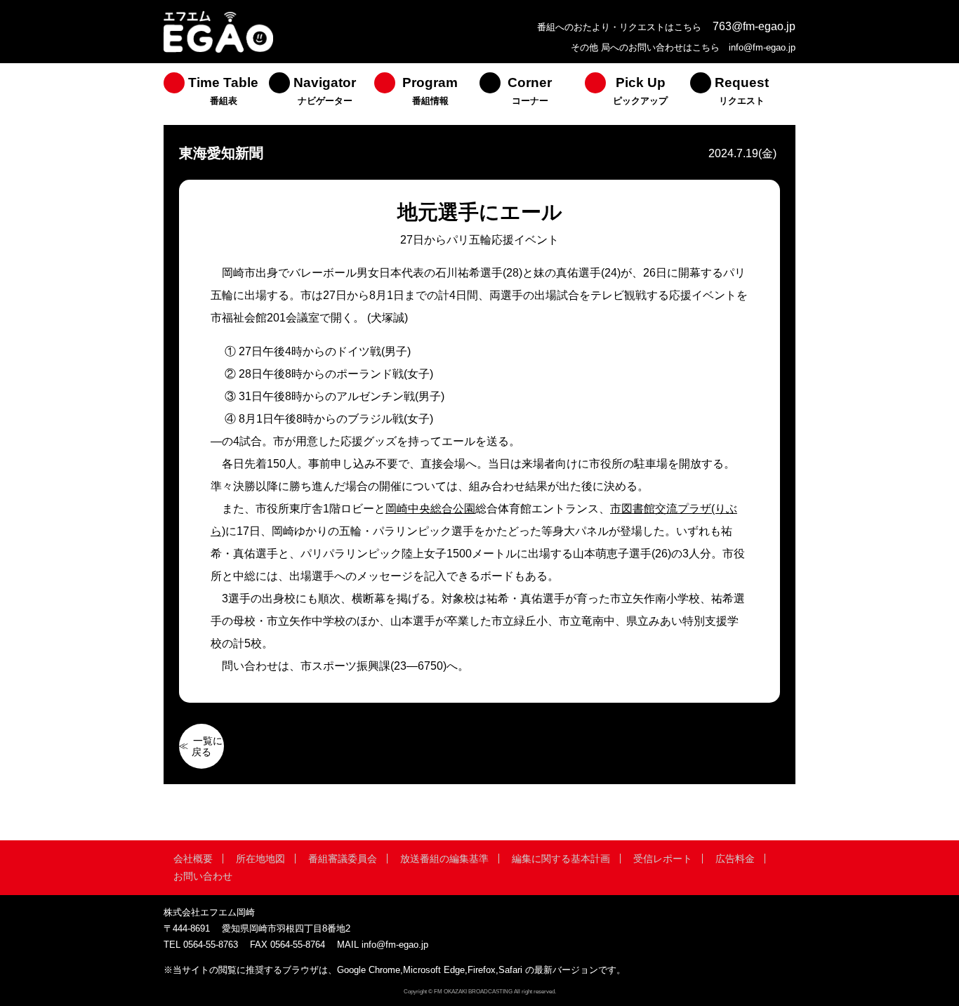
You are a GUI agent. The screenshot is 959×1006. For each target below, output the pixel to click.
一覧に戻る (207, 746)
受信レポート (662, 858)
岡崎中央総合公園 (430, 509)
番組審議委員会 (342, 858)
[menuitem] (216, 94)
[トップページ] (218, 51)
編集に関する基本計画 (561, 858)
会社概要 (193, 858)
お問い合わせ (202, 876)
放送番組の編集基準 (444, 858)
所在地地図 (260, 858)
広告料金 (735, 858)
